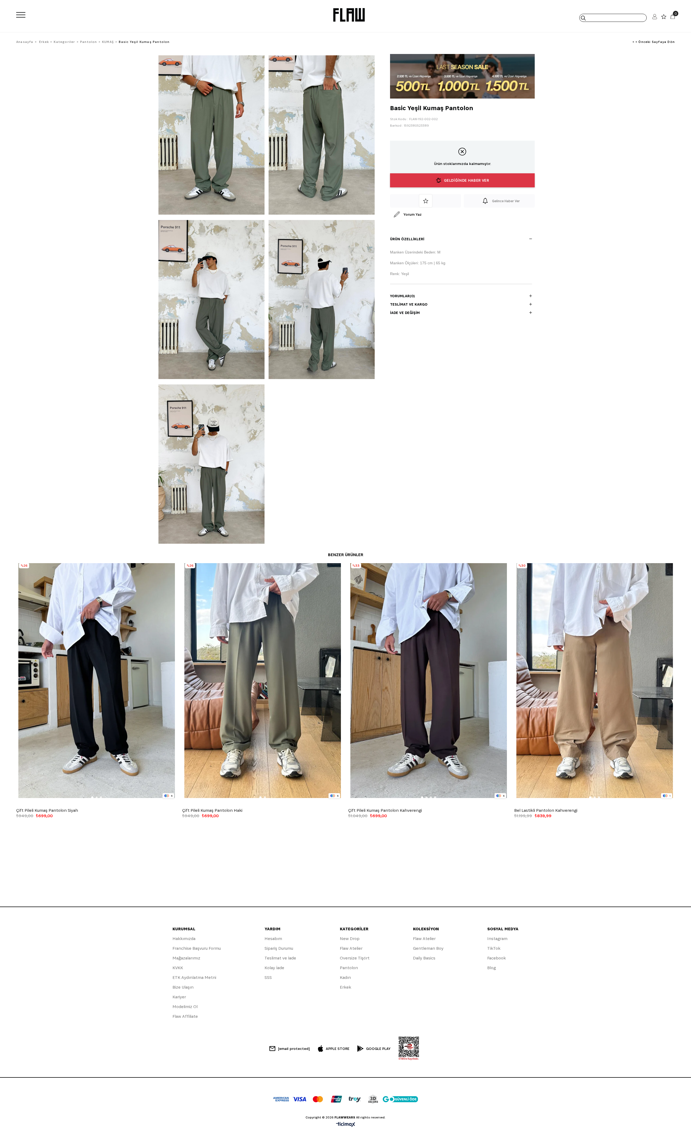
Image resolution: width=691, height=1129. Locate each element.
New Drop (350, 938)
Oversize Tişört (355, 958)
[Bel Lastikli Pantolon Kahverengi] (594, 680)
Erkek (345, 987)
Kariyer (179, 997)
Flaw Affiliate (185, 1016)
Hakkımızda (183, 938)
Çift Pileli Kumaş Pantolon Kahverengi (385, 810)
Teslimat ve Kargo (409, 304)
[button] (92, 797)
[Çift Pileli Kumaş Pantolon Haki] (262, 680)
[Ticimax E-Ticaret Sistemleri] (345, 1125)
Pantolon (349, 968)
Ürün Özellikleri (407, 238)
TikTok (493, 948)
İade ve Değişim (405, 312)
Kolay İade (274, 968)
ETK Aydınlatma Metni (194, 977)
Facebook (496, 958)
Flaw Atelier (351, 948)
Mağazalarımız (186, 958)
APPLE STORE (337, 1048)
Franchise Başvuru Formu (196, 948)
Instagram (497, 938)
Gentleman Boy (428, 948)
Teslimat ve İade (280, 958)
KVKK (177, 968)
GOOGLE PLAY (378, 1048)
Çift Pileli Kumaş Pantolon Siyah (47, 810)
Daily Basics (424, 958)
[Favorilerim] (663, 18)
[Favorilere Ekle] (425, 201)
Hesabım (273, 938)
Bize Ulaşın (183, 987)
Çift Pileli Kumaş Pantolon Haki (212, 810)
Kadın (345, 977)
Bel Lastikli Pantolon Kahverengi (545, 810)
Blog (491, 968)
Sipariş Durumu (279, 948)
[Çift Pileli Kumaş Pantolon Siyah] (96, 680)
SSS (268, 977)
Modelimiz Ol (185, 1006)
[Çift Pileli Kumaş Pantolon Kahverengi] (428, 680)
